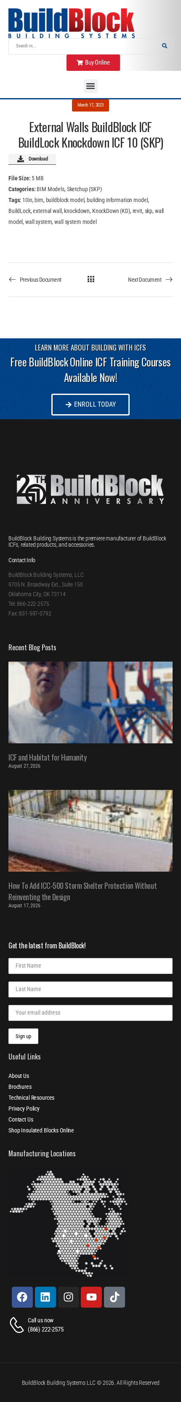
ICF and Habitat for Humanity (47, 757)
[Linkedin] (45, 1297)
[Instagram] (68, 1297)
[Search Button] (164, 46)
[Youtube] (91, 1297)
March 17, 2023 (90, 105)
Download (38, 159)
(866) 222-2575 (46, 1329)
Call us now (40, 1320)
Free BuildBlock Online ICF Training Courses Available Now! (90, 369)
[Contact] (18, 1325)
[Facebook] (22, 1297)
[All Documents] (91, 279)
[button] (91, 86)
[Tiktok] (114, 1297)
